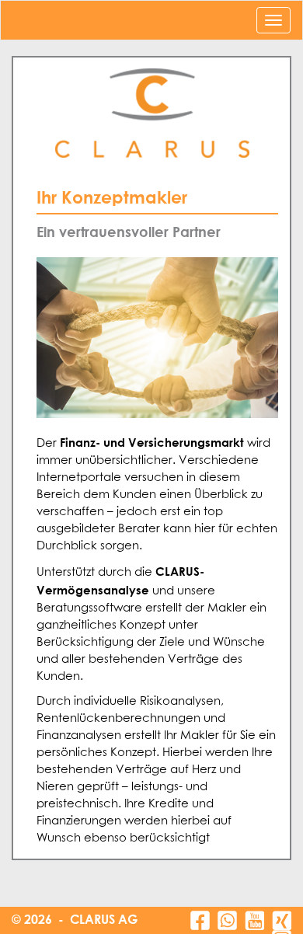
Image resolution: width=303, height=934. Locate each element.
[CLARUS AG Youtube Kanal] (254, 920)
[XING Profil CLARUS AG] (281, 920)
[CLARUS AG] (151, 114)
